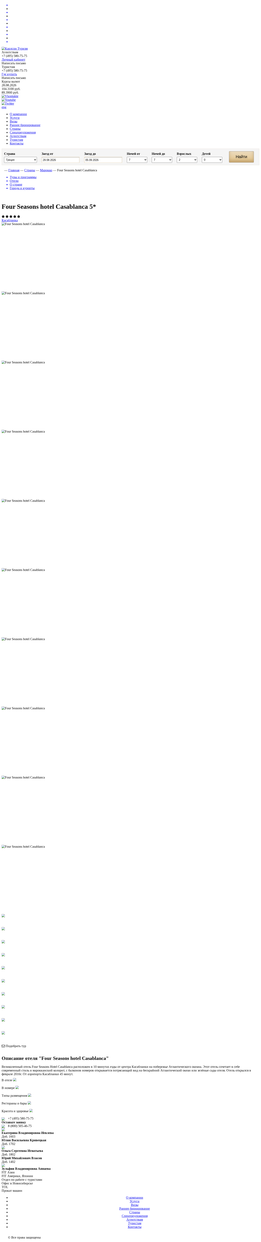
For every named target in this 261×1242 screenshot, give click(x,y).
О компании (18, 114)
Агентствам (18, 136)
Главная (13, 170)
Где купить (9, 74)
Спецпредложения (23, 132)
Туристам (16, 139)
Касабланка (10, 220)
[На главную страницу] (2, 170)
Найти (241, 156)
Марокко (46, 170)
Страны (15, 128)
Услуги (15, 117)
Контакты (16, 143)
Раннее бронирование (25, 125)
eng (4, 107)
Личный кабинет (13, 59)
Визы (13, 121)
